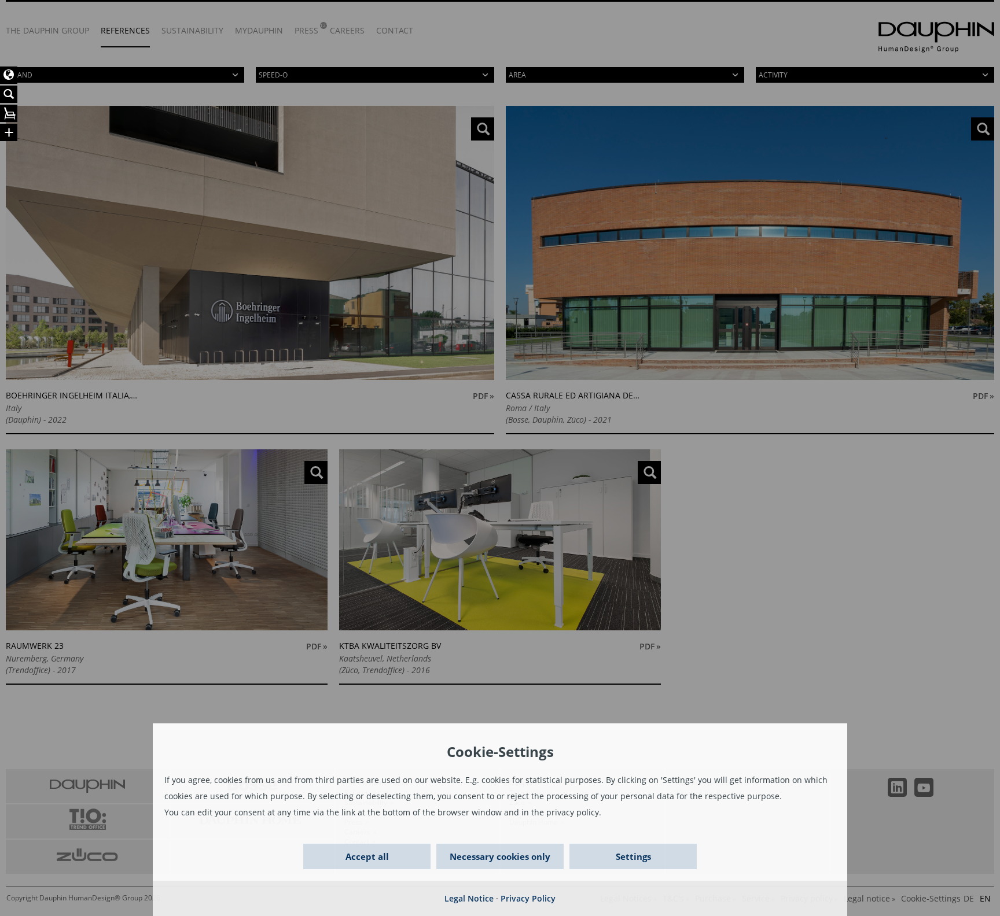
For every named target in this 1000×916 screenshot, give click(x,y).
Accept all (367, 856)
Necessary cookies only (500, 856)
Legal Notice (469, 898)
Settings (633, 856)
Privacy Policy (528, 898)
